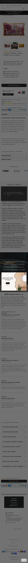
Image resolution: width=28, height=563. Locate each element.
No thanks (8, 285)
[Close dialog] (25, 273)
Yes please (7, 283)
